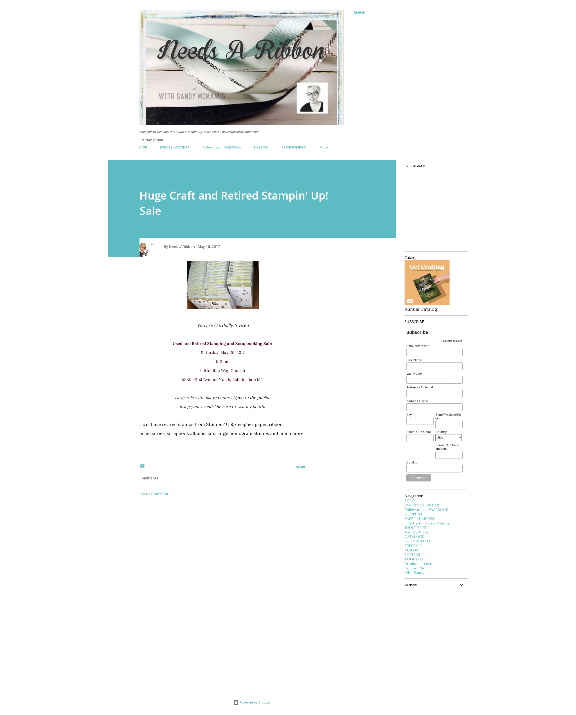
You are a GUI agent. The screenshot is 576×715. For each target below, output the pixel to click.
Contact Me (415, 568)
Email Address (417, 346)
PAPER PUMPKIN (294, 147)
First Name (414, 360)
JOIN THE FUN (418, 527)
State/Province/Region (448, 416)
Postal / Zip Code (418, 432)
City (409, 414)
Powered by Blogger (255, 702)
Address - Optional (419, 387)
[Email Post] (142, 467)
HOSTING (261, 147)
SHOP (143, 147)
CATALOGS (414, 536)
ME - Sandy (414, 572)
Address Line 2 (417, 401)
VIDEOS (411, 550)
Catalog (411, 462)
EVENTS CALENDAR (174, 147)
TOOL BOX (414, 559)
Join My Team (416, 532)
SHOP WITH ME (418, 541)
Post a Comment (154, 494)
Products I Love (418, 563)
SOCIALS (412, 554)
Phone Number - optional (447, 446)
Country (441, 432)
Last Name (414, 373)
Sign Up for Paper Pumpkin (428, 523)
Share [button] (301, 467)
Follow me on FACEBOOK (222, 147)
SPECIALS (413, 545)
